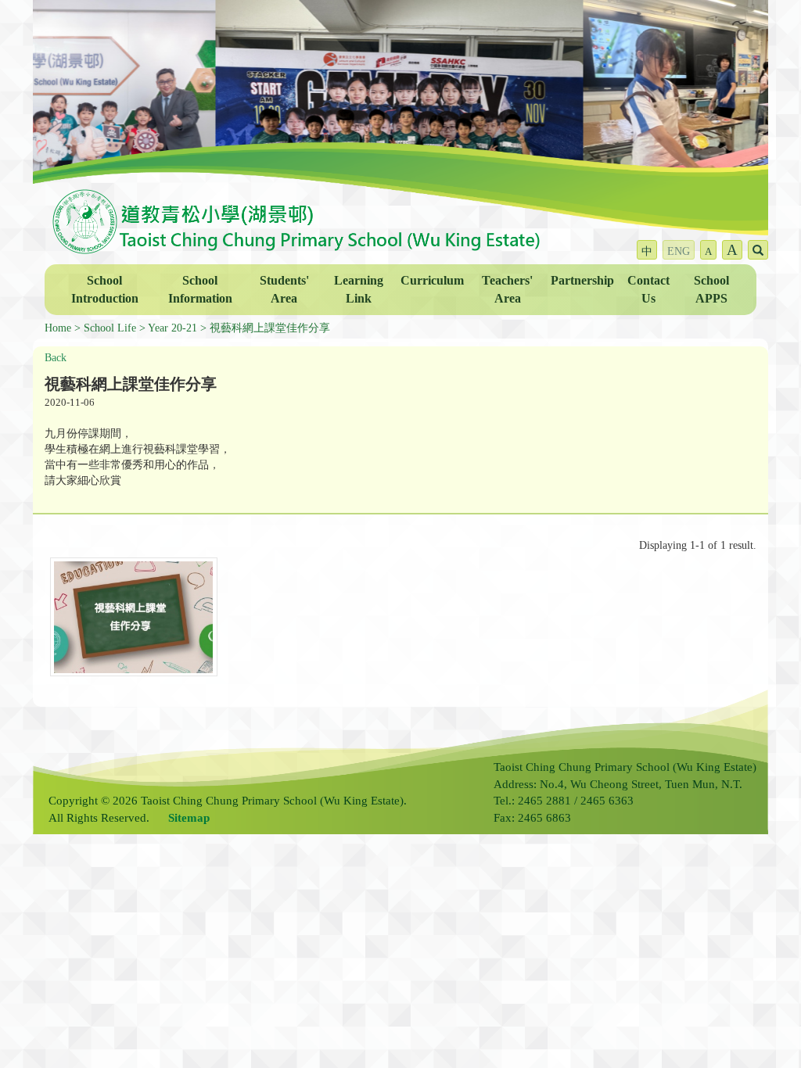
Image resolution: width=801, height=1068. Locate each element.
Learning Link (358, 289)
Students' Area (284, 289)
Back (55, 358)
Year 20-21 (172, 328)
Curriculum (432, 280)
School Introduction (104, 289)
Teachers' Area (507, 289)
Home (58, 328)
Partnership (582, 280)
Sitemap (189, 818)
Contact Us (648, 289)
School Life (110, 328)
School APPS (711, 289)
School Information (200, 289)
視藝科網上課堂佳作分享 (270, 328)
